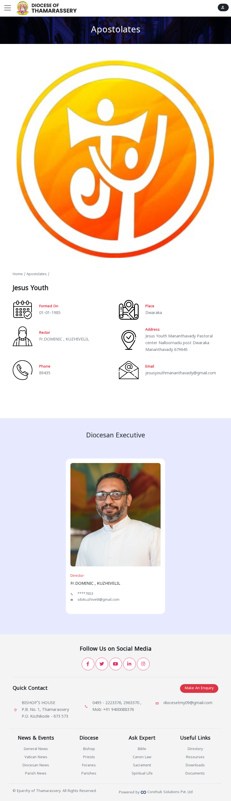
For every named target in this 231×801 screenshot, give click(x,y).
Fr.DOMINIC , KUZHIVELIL (64, 339)
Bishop (89, 749)
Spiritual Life (142, 773)
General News (36, 749)
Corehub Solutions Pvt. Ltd (169, 792)
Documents (195, 773)
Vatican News (36, 757)
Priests (89, 757)
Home (18, 274)
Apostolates (36, 274)
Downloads (195, 765)
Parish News (35, 773)
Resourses (195, 757)
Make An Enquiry (199, 688)
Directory (195, 749)
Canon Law (142, 757)
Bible (142, 749)
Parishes (88, 773)
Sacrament (142, 765)
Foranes (89, 765)
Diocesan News (36, 765)
